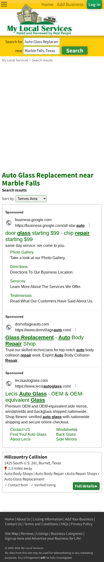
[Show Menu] (4, 4)
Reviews (27, 533)
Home (9, 519)
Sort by (8, 198)
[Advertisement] (52, 116)
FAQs (64, 524)
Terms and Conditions (41, 524)
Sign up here (14, 538)
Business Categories (67, 533)
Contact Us (13, 524)
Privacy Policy (81, 524)
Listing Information (48, 519)
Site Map (11, 533)
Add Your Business (79, 519)
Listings (42, 533)
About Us (24, 519)
